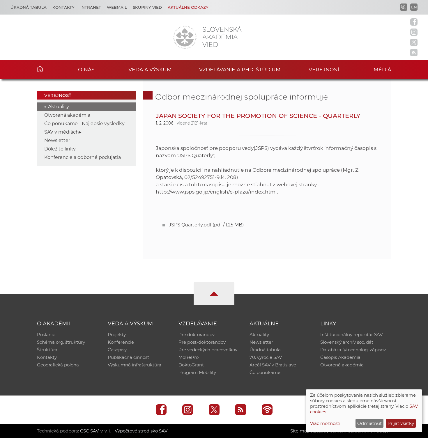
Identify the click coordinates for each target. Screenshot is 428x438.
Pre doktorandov (196, 334)
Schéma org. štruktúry (61, 342)
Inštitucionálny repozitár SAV (351, 334)
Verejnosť (324, 69)
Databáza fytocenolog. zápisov (353, 349)
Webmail (117, 7)
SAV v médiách (61, 132)
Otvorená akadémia (67, 115)
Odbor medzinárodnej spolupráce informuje (241, 97)
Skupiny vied (147, 7)
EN (414, 7)
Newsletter (57, 140)
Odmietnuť (369, 423)
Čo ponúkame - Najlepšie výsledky (84, 123)
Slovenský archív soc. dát (346, 342)
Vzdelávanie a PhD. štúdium (240, 69)
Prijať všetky (401, 423)
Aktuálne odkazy (188, 7)
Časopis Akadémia (340, 357)
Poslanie (46, 334)
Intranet (90, 7)
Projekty (117, 334)
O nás (86, 69)
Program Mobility (197, 372)
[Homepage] (185, 37)
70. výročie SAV (266, 357)
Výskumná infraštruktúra (134, 365)
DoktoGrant (191, 365)
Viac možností (325, 423)
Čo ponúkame (265, 372)
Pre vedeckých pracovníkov (207, 349)
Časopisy (117, 349)
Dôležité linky (60, 149)
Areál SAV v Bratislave (273, 365)
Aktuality (58, 106)
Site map (300, 431)
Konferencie (121, 342)
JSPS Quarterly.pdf (206, 225)
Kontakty (63, 7)
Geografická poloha (58, 365)
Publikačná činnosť (128, 357)
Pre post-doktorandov (202, 342)
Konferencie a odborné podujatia (82, 157)
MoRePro (188, 357)
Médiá (382, 69)
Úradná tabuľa (28, 7)
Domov (49, 68)
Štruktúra (47, 349)
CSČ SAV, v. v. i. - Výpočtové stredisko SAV (123, 431)
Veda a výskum (150, 69)
